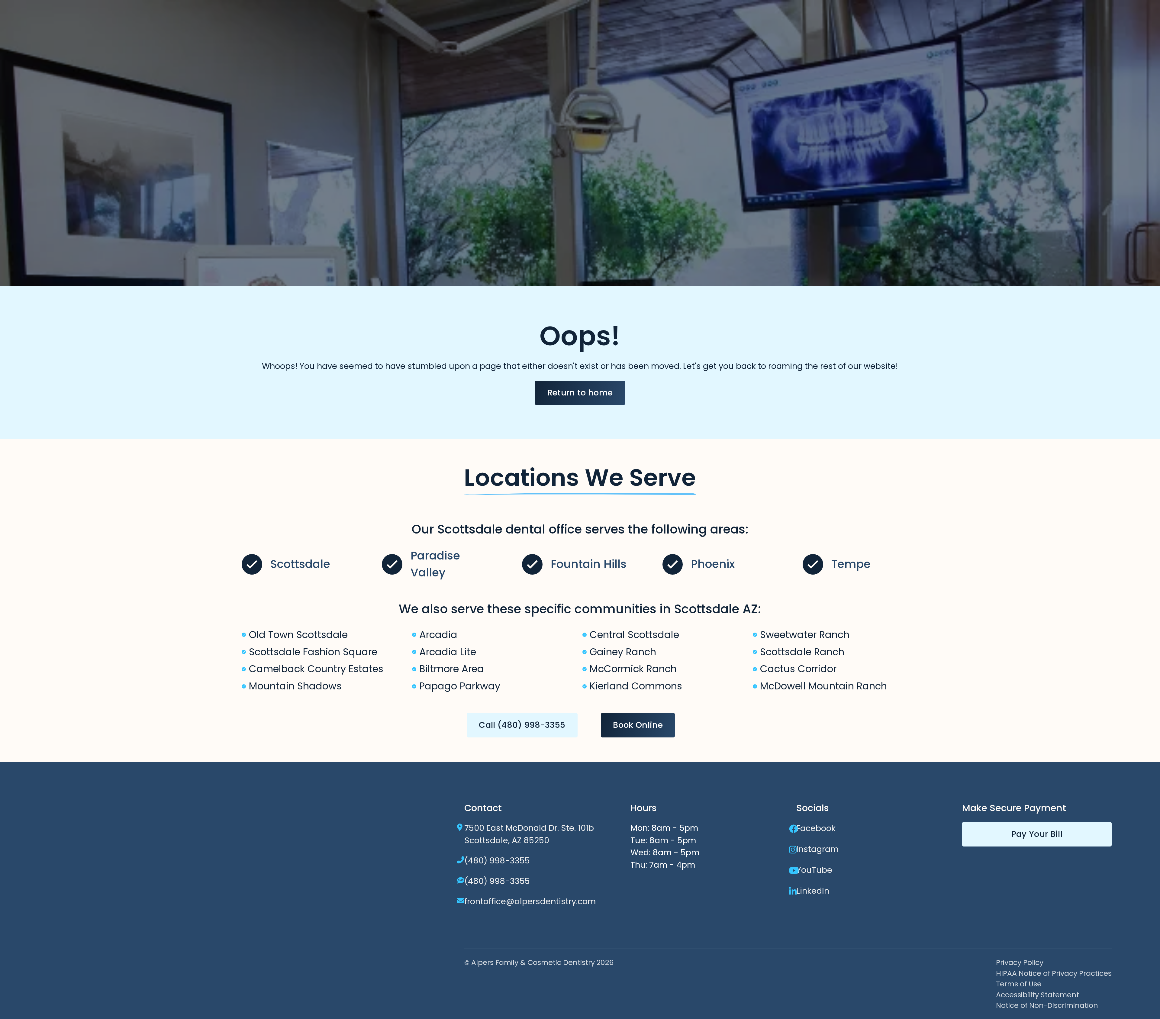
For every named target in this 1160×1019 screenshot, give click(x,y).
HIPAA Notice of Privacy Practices (1054, 973)
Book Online (638, 724)
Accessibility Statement (1037, 995)
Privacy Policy (1019, 962)
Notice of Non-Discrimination (1047, 1005)
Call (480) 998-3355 (522, 724)
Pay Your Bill (1036, 834)
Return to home (580, 392)
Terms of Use (1019, 984)
